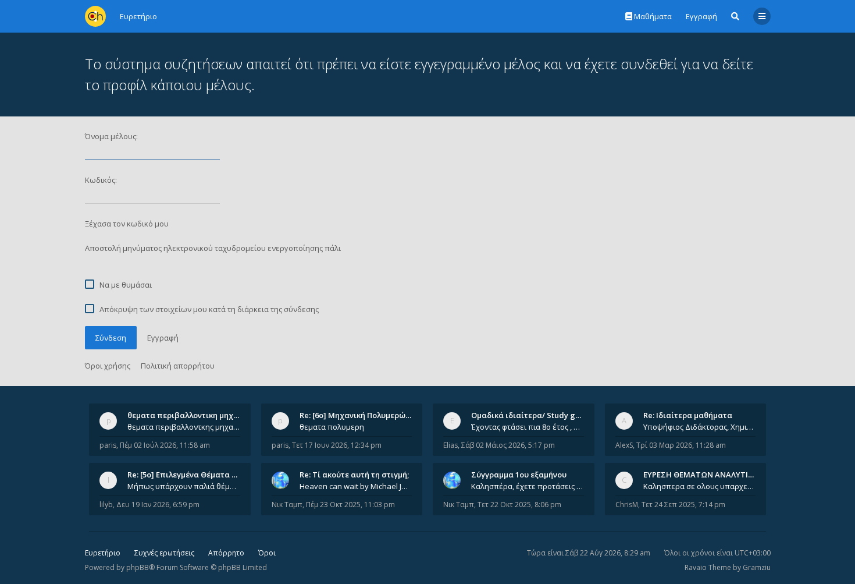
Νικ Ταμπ (287, 504)
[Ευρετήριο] (95, 16)
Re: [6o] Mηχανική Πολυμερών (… (360, 415)
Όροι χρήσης (107, 365)
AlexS (624, 445)
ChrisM (626, 504)
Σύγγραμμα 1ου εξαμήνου (519, 474)
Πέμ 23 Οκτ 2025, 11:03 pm (350, 504)
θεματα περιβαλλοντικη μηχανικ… (191, 415)
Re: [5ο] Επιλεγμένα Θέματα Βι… (186, 474)
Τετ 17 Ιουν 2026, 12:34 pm (337, 445)
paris (107, 445)
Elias (450, 445)
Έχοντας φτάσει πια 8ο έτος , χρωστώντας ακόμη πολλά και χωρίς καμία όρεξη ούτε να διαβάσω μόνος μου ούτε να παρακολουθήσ (527, 427)
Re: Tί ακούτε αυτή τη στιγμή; (354, 474)
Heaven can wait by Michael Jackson (356, 486)
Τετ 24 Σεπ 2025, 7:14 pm (683, 504)
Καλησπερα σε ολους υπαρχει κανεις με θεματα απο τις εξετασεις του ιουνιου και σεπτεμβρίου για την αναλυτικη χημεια (699, 486)
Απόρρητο (226, 553)
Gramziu (757, 567)
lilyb (106, 504)
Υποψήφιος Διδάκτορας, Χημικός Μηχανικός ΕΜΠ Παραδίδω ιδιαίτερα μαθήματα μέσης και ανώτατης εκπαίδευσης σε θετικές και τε (699, 427)
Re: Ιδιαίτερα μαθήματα (687, 415)
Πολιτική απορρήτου (178, 365)
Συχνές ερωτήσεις (164, 553)
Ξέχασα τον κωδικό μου (127, 223)
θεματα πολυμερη (332, 427)
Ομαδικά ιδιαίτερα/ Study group (532, 415)
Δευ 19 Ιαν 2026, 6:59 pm (158, 504)
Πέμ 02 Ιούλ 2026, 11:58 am (165, 445)
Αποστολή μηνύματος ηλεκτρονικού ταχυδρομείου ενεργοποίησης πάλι (213, 248)
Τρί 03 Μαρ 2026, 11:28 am (681, 445)
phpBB (137, 567)
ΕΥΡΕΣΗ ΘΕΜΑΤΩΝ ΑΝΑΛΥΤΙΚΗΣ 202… (713, 474)
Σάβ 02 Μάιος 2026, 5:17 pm (508, 445)
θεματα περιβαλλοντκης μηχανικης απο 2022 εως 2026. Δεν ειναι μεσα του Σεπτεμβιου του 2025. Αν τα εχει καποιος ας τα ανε (183, 427)
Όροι (267, 553)
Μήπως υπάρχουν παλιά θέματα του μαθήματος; (183, 486)
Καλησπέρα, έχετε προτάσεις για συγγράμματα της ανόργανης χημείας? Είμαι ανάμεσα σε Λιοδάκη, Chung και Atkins (527, 486)
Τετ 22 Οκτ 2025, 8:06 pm (519, 504)
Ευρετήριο (102, 553)
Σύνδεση (110, 337)
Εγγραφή (701, 16)
